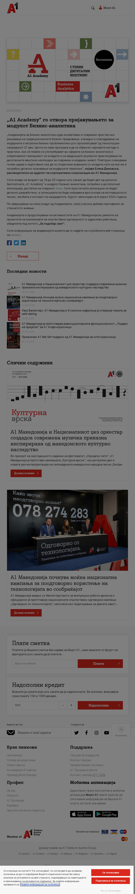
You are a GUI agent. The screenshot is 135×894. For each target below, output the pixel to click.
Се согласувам (110, 872)
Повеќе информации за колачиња (40, 884)
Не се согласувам (111, 890)
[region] (67, 880)
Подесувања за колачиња (111, 880)
